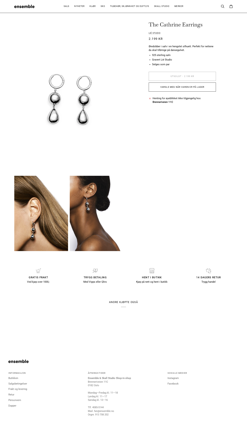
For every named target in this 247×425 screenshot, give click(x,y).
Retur (11, 394)
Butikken (13, 378)
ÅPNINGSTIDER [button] (97, 373)
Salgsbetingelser (17, 383)
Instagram (173, 378)
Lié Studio (154, 33)
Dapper (12, 405)
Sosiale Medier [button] (177, 373)
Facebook (173, 383)
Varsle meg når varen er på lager (182, 87)
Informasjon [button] (17, 373)
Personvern (14, 400)
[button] (92, 6)
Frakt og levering (17, 389)
